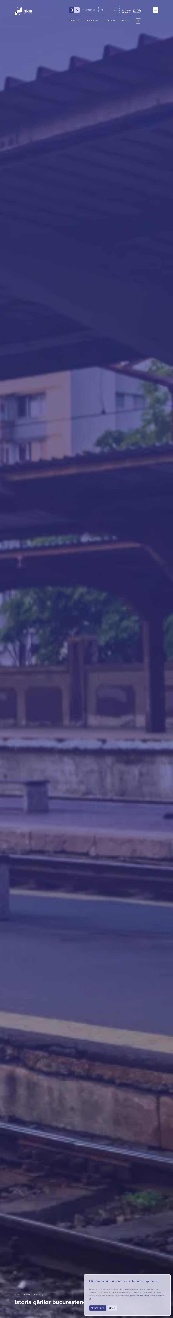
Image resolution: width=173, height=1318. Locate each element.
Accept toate (97, 1308)
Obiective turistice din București (29, 1295)
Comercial (110, 21)
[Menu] (155, 10)
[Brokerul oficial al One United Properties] (23, 11)
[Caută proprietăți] (138, 21)
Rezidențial (92, 21)
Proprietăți (74, 21)
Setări (112, 1308)
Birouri (125, 21)
